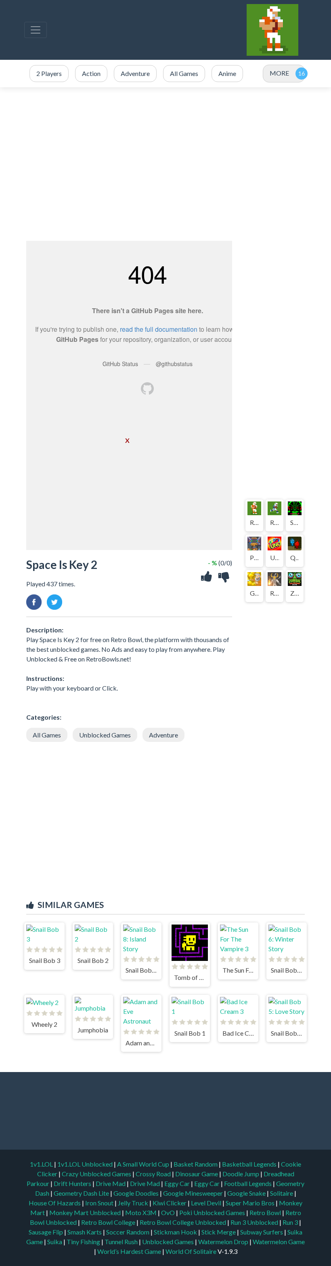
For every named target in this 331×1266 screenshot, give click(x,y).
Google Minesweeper (193, 1193)
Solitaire (282, 1193)
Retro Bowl (265, 1212)
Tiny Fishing (84, 1241)
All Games (47, 735)
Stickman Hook (176, 1232)
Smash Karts (85, 1232)
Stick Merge (219, 1232)
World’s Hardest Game (129, 1251)
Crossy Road (154, 1174)
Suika (55, 1241)
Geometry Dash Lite (82, 1193)
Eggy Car (177, 1183)
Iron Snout (100, 1203)
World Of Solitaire (192, 1251)
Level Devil (206, 1203)
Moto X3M (141, 1212)
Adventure (163, 735)
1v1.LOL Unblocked (85, 1164)
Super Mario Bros (251, 1203)
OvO (168, 1212)
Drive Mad (111, 1183)
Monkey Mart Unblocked (85, 1212)
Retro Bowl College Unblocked (183, 1222)
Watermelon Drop (223, 1241)
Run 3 (291, 1222)
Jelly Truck (133, 1203)
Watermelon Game (279, 1241)
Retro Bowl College (108, 1222)
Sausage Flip (46, 1232)
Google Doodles (136, 1193)
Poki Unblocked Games (212, 1212)
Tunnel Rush (122, 1241)
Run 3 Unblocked (254, 1222)
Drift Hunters (73, 1183)
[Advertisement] (165, 164)
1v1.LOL (42, 1164)
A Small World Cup (143, 1164)
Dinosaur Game (197, 1174)
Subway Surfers (262, 1232)
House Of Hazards (55, 1203)
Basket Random (196, 1164)
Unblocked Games (105, 735)
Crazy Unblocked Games (97, 1174)
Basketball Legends (250, 1164)
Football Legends (248, 1183)
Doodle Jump (241, 1174)
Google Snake (247, 1193)
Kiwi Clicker (170, 1203)
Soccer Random (128, 1232)
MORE (279, 73)
